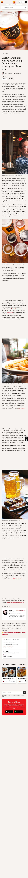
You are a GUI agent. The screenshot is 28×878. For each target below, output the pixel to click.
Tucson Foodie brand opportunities (15, 602)
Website (4, 647)
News (7, 53)
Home (3, 53)
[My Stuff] (19, 2)
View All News (22, 664)
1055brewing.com (16, 578)
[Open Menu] (26, 2)
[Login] (22, 2)
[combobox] (13, 7)
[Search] (25, 8)
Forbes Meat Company (16, 308)
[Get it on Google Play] (18, 711)
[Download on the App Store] (9, 711)
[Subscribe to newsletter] (24, 692)
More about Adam (20, 610)
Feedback (26, 439)
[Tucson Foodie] (14, 2)
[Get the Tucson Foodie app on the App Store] (2, 2)
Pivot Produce (21, 408)
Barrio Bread (10, 312)
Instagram (9, 647)
